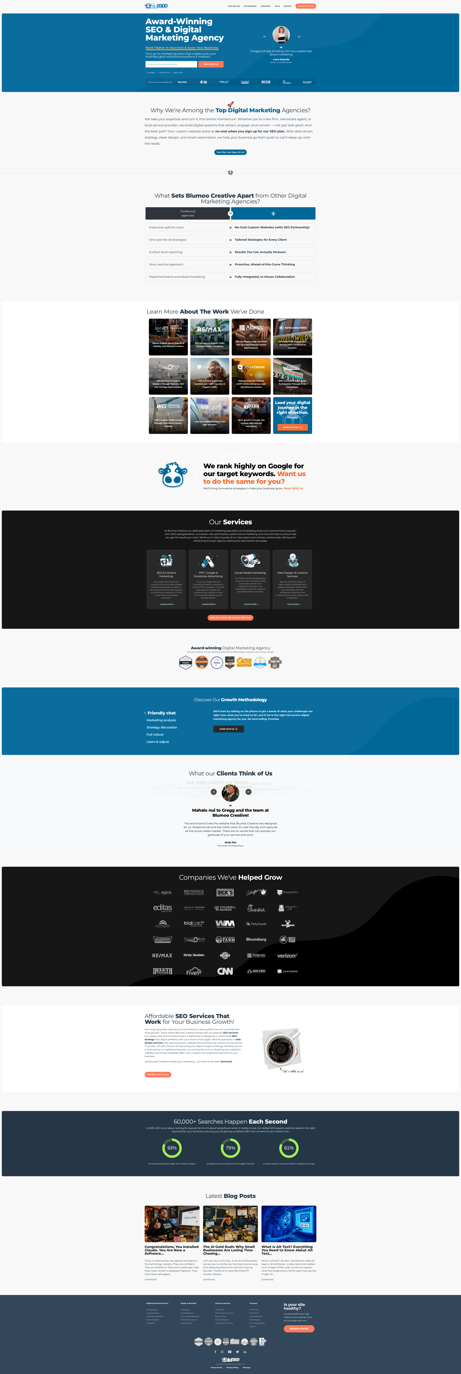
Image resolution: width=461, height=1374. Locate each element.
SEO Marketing (151, 1310)
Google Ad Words (152, 1313)
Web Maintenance (187, 1313)
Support (252, 1326)
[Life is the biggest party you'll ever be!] (222, 1352)
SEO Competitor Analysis (224, 1313)
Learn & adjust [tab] (158, 742)
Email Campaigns (152, 1320)
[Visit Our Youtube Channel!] (229, 1352)
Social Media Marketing (154, 1316)
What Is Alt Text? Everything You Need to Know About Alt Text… (287, 1250)
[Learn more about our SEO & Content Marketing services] (166, 560)
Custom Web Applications (190, 1316)
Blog (277, 6)
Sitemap (246, 1367)
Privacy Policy (232, 1367)
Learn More (166, 604)
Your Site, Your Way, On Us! (230, 152)
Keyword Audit (220, 1316)
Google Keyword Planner (224, 1323)
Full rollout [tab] (155, 734)
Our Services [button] (250, 6)
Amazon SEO (220, 1310)
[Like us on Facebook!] (215, 1352)
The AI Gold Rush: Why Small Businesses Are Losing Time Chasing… (229, 1250)
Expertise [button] (265, 6)
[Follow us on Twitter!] (237, 1352)
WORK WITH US (227, 729)
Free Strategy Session (257, 1323)
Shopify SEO (150, 1323)
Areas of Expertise (255, 1316)
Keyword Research (222, 1320)
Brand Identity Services (189, 1320)
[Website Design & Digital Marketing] (157, 6)
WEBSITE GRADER (299, 1329)
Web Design (185, 1310)
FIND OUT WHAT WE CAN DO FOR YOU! (230, 618)
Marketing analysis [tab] (161, 720)
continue (150, 1279)
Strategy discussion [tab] (162, 727)
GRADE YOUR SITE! (306, 6)
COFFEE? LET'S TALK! (158, 1074)
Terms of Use (216, 1367)
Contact (288, 6)
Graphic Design (186, 1323)
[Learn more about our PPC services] (208, 560)
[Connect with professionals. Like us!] (245, 1352)
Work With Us (211, 64)
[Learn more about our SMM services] (250, 560)
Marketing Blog (255, 1320)
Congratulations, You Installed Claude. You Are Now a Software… (172, 1250)
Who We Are (234, 6)
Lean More (292, 604)
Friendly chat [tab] (162, 712)
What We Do (254, 1313)
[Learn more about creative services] (292, 560)
